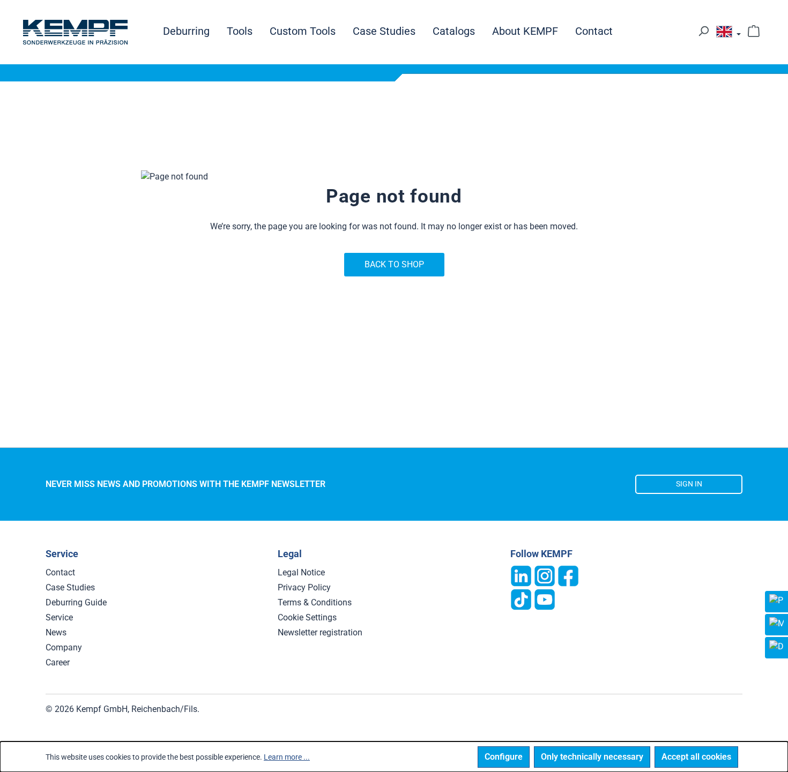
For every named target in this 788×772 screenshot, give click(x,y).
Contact (60, 572)
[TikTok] (521, 599)
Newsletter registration (320, 632)
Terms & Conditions (315, 602)
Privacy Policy (304, 587)
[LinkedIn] (521, 575)
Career (58, 662)
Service (59, 617)
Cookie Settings (307, 617)
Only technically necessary (592, 757)
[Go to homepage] (75, 32)
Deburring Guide (76, 602)
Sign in (689, 484)
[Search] (703, 31)
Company (64, 647)
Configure (504, 757)
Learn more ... (287, 757)
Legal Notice (301, 572)
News (56, 632)
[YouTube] (544, 599)
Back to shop (394, 264)
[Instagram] (544, 575)
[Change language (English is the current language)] (728, 34)
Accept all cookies (696, 757)
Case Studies (70, 587)
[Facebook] (568, 575)
